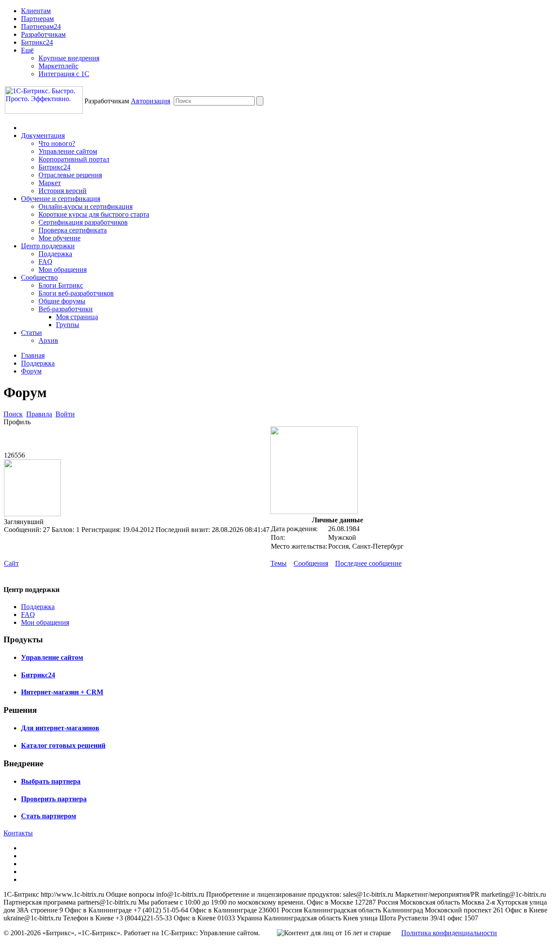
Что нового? (56, 143)
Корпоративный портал (73, 159)
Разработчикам (43, 34)
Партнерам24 (41, 26)
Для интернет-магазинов (60, 728)
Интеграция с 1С (63, 73)
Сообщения (311, 563)
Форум (31, 371)
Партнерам (37, 18)
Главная (33, 355)
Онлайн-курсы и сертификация (85, 206)
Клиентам (36, 10)
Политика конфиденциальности (449, 933)
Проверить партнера (54, 799)
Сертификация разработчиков (83, 222)
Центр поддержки (48, 246)
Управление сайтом (67, 151)
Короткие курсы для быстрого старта (93, 214)
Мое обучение (59, 238)
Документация (43, 135)
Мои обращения (62, 269)
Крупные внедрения (68, 58)
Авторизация (150, 101)
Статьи (31, 332)
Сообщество (39, 277)
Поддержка (55, 253)
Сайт (11, 563)
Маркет (49, 183)
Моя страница (77, 317)
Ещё (27, 50)
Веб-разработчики (65, 309)
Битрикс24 (37, 42)
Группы (67, 324)
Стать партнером (48, 816)
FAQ (45, 261)
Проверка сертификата (72, 230)
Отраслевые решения (70, 175)
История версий (62, 190)
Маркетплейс (58, 66)
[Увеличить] (314, 511)
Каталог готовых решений (63, 745)
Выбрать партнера (50, 781)
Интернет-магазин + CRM (62, 692)
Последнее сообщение (368, 563)
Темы (278, 563)
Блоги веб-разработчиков (76, 293)
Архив (48, 340)
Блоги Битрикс (60, 285)
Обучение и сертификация (60, 198)
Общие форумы (61, 301)
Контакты (18, 833)
